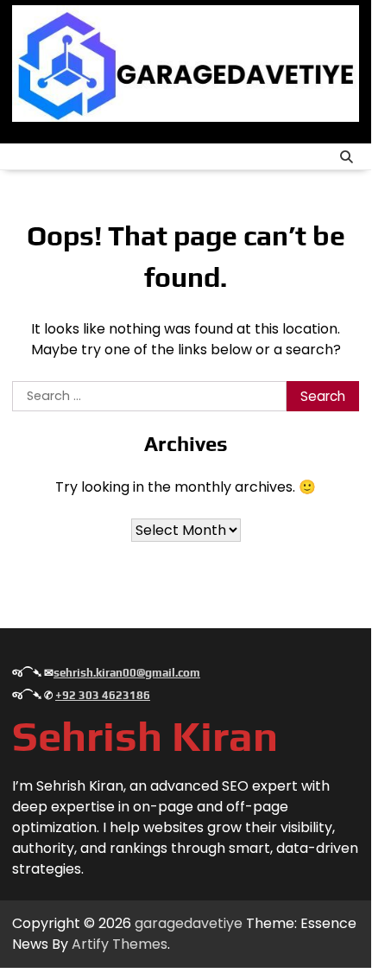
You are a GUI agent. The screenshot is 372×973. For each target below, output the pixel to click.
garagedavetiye (189, 923)
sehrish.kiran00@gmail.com (127, 672)
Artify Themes (119, 944)
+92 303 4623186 (102, 695)
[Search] (346, 156)
